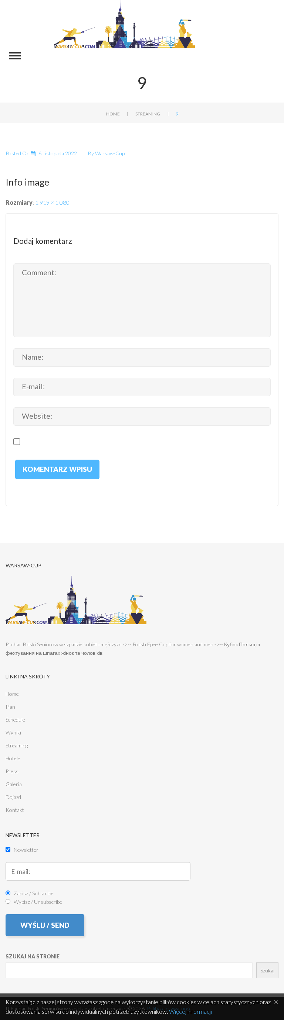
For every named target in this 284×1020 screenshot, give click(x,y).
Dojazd (13, 797)
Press (12, 771)
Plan (10, 706)
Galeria (14, 784)
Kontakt (15, 810)
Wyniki (13, 732)
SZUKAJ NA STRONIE (33, 956)
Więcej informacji (190, 1011)
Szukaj (267, 970)
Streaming (147, 114)
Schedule (15, 719)
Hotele (13, 758)
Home (113, 114)
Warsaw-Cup (110, 153)
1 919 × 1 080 (52, 202)
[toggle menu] (14, 55)
